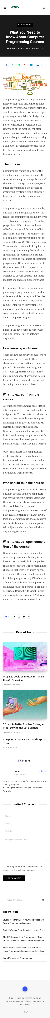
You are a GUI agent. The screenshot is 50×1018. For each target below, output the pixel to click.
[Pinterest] (25, 65)
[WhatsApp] (19, 65)
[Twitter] (12, 65)
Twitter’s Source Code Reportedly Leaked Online (24, 930)
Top (26, 1012)
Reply (44, 771)
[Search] (42, 8)
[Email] (44, 65)
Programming (25, 25)
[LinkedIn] (37, 65)
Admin (13, 48)
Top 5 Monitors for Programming (17, 958)
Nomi (17, 771)
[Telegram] (31, 65)
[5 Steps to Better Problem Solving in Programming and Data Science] (25, 704)
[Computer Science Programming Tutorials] (15, 8)
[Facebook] (6, 65)
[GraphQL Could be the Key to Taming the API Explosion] (25, 656)
